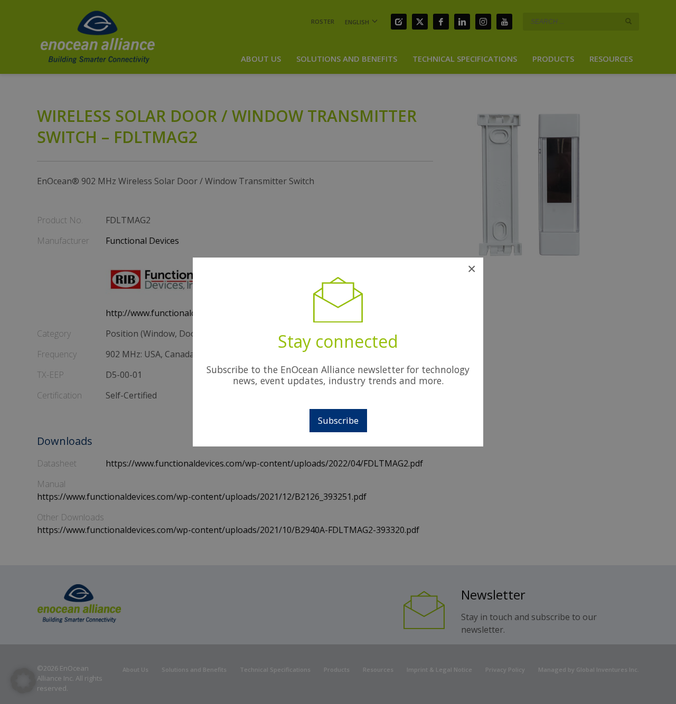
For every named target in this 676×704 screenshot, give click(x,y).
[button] (23, 681)
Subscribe (338, 420)
